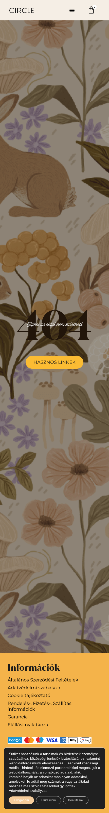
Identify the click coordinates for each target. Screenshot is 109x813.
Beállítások (75, 800)
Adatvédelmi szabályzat (28, 791)
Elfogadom (21, 800)
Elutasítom (48, 800)
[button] (72, 10)
